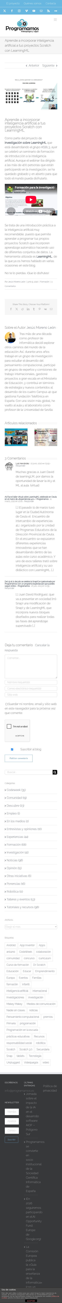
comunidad (13, 958)
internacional (40, 990)
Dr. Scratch (39, 964)
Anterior (34, 65)
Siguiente (48, 65)
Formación (44, 282)
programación (28, 1023)
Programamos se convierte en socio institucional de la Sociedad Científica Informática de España (31, 1166)
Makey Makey (14, 1003)
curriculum (45, 958)
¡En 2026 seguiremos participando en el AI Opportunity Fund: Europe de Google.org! (31, 1219)
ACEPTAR (31, 1301)
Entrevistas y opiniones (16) (24, 829)
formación (12, 984)
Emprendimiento (45, 971)
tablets (20, 1055)
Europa (11, 977)
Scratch (11, 1049)
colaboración (43, 951)
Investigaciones (15, 997)
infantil (26, 984)
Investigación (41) (17, 852)
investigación (35, 997)
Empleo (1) (13, 813)
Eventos (23, 977)
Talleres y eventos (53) (21, 899)
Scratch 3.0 (26, 1049)
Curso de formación (18, 964)
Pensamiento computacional (23, 1016)
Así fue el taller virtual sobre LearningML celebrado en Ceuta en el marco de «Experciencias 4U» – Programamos (31, 498)
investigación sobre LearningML (25, 142)
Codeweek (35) (16, 790)
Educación (13, 971)
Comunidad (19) (17, 797)
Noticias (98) (15, 860)
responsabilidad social (19, 1043)
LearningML (44, 256)
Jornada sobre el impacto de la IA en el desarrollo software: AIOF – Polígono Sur (31, 1114)
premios (48, 1016)
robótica (40, 1043)
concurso (29, 958)
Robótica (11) (15, 891)
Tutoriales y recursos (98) (23, 907)
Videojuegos (31, 1062)
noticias (33, 1010)
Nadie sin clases (16, 1010)
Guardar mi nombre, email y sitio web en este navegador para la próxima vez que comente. (31, 708)
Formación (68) (16, 844)
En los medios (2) (18, 821)
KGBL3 (45, 147)
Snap (9, 1055)
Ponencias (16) (16, 883)
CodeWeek (25, 951)
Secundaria (43, 1049)
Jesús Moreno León (16, 282)
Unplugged (13, 1062)
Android (11, 945)
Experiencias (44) (17, 836)
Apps (42, 945)
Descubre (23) (15, 805)
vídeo (46, 1062)
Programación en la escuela (22, 1029)
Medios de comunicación (41, 1003)
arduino (11, 951)
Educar (27, 971)
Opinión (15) (14, 868)
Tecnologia (35, 1055)
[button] (7, 437)
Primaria (11, 1023)
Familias (36, 977)
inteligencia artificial (17, 990)
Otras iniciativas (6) (19, 876)
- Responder (28, 501)
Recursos (39, 1036)
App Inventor (27, 945)
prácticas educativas (18, 1036)
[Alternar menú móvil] (55, 19)
